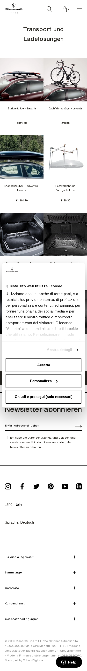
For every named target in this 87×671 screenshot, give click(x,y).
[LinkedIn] (79, 485)
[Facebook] (22, 485)
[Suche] (49, 8)
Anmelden (76, 427)
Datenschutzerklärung (43, 437)
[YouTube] (65, 485)
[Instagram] (8, 485)
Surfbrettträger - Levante (21, 108)
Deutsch (27, 522)
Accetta (43, 365)
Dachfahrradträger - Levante (65, 108)
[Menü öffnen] (79, 8)
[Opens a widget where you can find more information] (69, 662)
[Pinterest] (51, 485)
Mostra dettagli (59, 350)
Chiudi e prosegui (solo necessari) (43, 397)
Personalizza (41, 381)
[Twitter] (36, 485)
